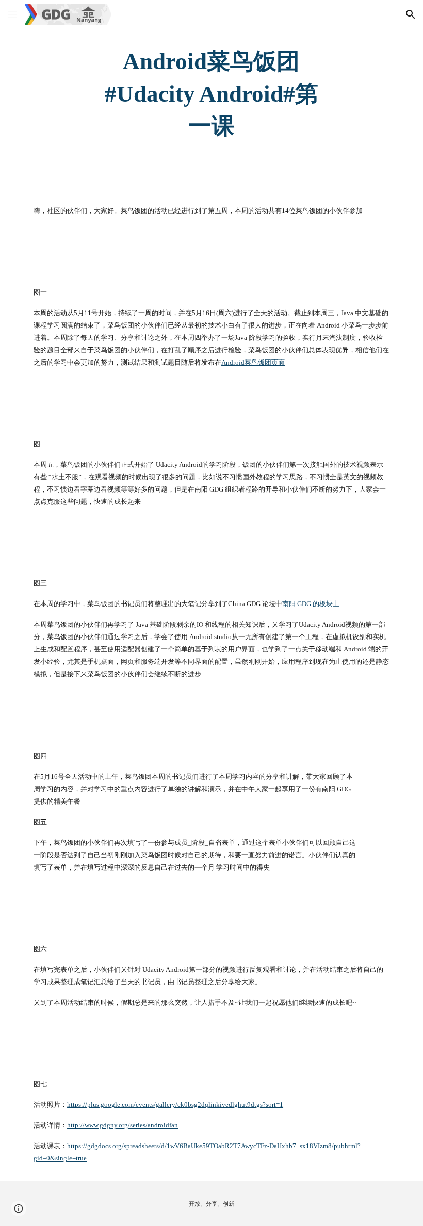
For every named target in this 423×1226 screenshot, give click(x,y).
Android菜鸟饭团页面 (253, 362)
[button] (12, 14)
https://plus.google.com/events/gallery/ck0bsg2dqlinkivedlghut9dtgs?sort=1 (175, 1104)
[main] (212, 93)
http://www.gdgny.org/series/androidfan (122, 1125)
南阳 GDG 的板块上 (310, 604)
